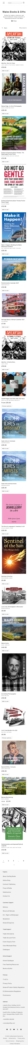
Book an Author (7, 968)
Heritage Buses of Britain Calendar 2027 (12, 319)
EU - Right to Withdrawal (10, 915)
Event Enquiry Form (9, 941)
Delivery (5, 907)
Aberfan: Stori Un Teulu (8, 63)
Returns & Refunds (9, 911)
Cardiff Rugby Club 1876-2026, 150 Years (13, 398)
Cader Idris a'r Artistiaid (8, 441)
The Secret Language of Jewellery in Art (13, 526)
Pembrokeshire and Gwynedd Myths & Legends (12, 844)
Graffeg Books (13, 1036)
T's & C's (5, 979)
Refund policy (12, 1038)
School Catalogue (8, 960)
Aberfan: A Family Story (8, 362)
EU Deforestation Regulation (12, 991)
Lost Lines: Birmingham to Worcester (12, 606)
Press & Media (7, 888)
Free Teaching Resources (11, 964)
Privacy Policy (7, 983)
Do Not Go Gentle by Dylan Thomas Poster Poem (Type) (13, 201)
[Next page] (14, 865)
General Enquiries (8, 923)
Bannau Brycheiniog (7, 797)
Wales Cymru (5, 643)
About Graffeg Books (9, 876)
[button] (4, 3)
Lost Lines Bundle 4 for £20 (9, 730)
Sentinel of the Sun (6, 576)
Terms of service (10, 1041)
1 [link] (3, 861)
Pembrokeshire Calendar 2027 (10, 283)
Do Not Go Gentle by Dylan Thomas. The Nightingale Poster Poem (12, 153)
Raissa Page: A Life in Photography (11, 106)
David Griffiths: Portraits (8, 767)
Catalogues (6, 949)
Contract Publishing (9, 884)
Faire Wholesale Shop (9, 945)
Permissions (7, 995)
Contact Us (6, 896)
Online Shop (6, 880)
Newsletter (6, 919)
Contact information (15, 1043)
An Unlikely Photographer (8, 694)
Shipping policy (20, 1041)
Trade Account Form (9, 937)
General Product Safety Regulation (14, 987)
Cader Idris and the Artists (9, 483)
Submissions (7, 892)
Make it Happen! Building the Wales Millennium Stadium (11, 245)
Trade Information (8, 934)
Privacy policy (21, 1038)
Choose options (6, 406)
